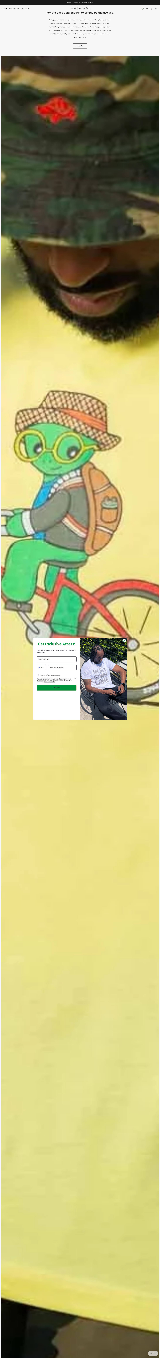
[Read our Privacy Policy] (75, 678)
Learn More (80, 46)
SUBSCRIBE (56, 688)
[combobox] (41, 667)
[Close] (124, 640)
